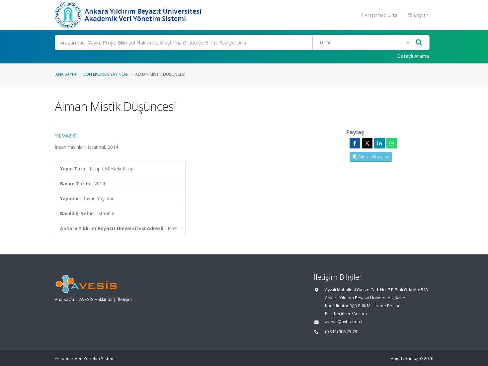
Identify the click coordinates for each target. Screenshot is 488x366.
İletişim (125, 299)
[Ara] (418, 42)
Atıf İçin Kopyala (372, 156)
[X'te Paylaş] (367, 143)
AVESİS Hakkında (96, 299)
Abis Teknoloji (404, 358)
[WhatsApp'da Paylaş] (391, 143)
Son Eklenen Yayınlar (105, 74)
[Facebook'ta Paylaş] (355, 143)
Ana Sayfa (66, 74)
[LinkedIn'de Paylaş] (379, 143)
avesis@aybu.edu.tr (344, 321)
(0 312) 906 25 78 (341, 331)
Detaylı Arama (413, 55)
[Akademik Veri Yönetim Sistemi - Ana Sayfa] (69, 15)
